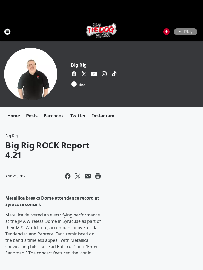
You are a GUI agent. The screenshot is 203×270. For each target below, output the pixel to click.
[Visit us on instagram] (104, 74)
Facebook (54, 116)
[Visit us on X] (84, 74)
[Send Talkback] (166, 31)
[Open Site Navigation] (7, 31)
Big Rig (79, 65)
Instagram (103, 116)
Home (13, 116)
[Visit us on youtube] (94, 74)
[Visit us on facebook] (74, 74)
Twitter (78, 116)
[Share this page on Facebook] (67, 176)
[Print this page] (98, 176)
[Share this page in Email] (87, 176)
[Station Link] (101, 31)
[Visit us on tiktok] (114, 74)
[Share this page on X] (77, 176)
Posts (32, 116)
